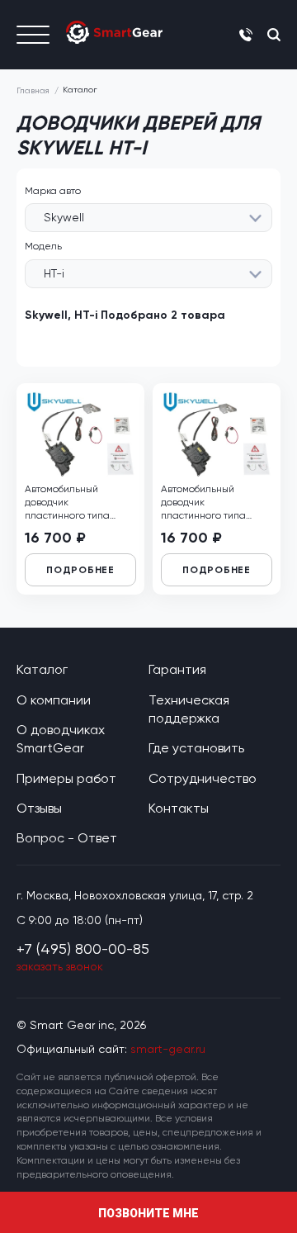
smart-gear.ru (167, 1048)
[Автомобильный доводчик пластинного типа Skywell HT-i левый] (216, 434)
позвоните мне (148, 1213)
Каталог (42, 669)
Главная (33, 90)
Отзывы (39, 808)
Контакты (178, 808)
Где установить (196, 748)
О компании (53, 700)
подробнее (80, 570)
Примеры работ (66, 778)
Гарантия (177, 669)
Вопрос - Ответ (66, 838)
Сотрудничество (202, 778)
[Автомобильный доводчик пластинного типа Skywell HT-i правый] (80, 434)
